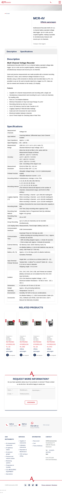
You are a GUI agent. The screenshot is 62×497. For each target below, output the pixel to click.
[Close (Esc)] (5, 490)
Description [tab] (12, 52)
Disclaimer (54, 485)
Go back (8, 13)
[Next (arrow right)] (2, 492)
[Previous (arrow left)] (0, 492)
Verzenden (31, 402)
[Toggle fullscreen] (2, 490)
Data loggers (42, 43)
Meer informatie (7, 355)
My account (36, 441)
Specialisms (9, 474)
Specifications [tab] (26, 52)
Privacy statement (46, 485)
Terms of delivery (37, 445)
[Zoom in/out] (0, 490)
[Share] (3, 490)
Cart (34, 443)
